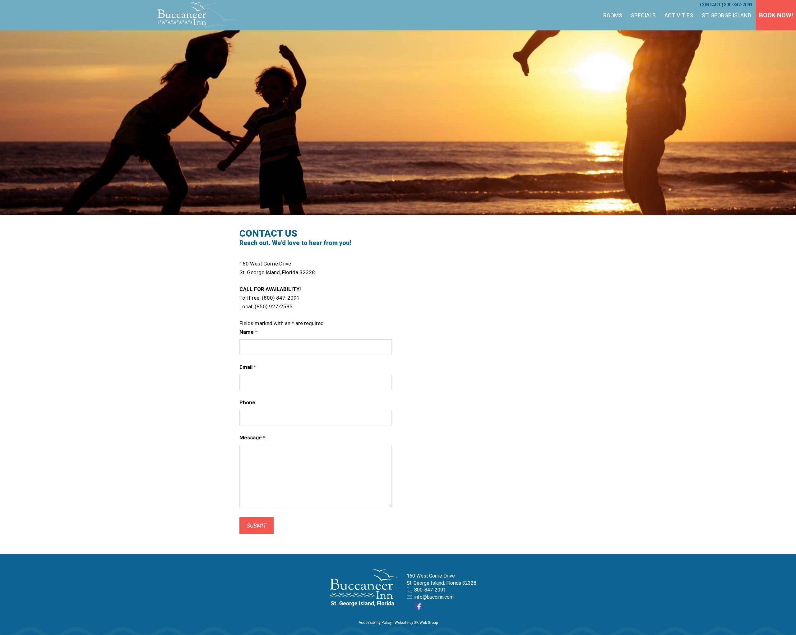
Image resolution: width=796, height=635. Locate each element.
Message (252, 437)
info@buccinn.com (434, 597)
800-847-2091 (738, 4)
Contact (710, 4)
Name (248, 332)
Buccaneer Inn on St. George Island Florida (199, 15)
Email (247, 367)
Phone (247, 402)
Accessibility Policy (375, 622)
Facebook (418, 606)
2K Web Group (426, 622)
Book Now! (776, 15)
